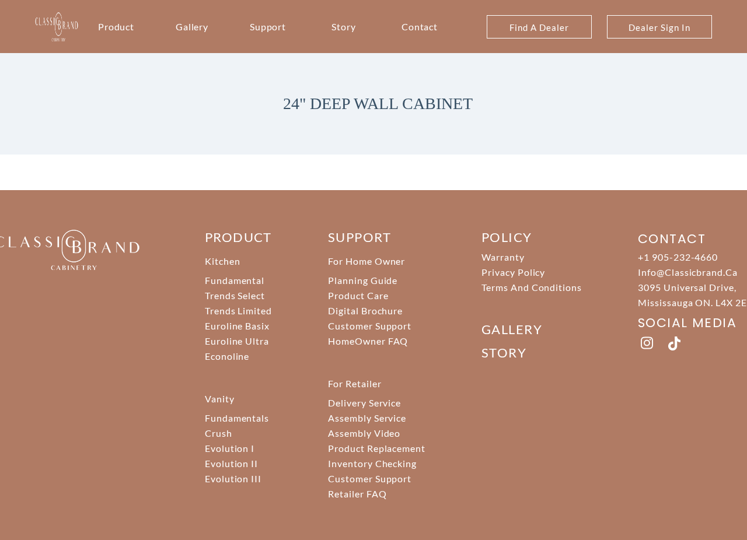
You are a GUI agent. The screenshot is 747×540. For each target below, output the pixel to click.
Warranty (503, 256)
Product (116, 26)
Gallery (192, 26)
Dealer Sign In (659, 27)
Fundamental (235, 280)
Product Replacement (376, 448)
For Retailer (355, 383)
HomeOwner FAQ (368, 340)
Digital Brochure (365, 310)
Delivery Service (364, 402)
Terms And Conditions (531, 287)
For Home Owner (366, 261)
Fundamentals (237, 417)
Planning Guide (362, 280)
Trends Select (235, 295)
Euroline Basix (237, 325)
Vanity (220, 398)
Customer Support (369, 325)
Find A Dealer (538, 27)
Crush (218, 433)
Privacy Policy (513, 272)
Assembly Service (367, 417)
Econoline (227, 356)
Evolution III (233, 478)
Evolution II (232, 463)
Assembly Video (364, 433)
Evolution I (230, 448)
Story (343, 26)
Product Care (358, 295)
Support (268, 26)
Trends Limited (238, 310)
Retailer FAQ (357, 493)
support (359, 237)
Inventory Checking (372, 463)
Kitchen (222, 261)
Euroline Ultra (237, 340)
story (503, 352)
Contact (420, 26)
